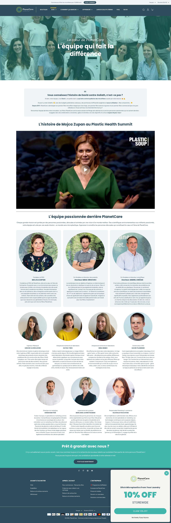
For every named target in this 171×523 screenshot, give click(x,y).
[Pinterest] (83, 470)
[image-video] (85, 170)
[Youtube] (92, 470)
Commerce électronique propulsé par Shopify (92, 518)
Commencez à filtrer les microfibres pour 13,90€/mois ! (66, 2)
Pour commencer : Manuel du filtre (73, 485)
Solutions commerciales (97, 497)
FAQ (31, 485)
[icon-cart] (152, 10)
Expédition (33, 488)
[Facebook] (79, 470)
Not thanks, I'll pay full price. (140, 517)
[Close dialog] (166, 473)
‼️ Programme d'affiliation (98, 485)
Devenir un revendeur (97, 494)
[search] (143, 10)
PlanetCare (73, 518)
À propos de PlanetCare (97, 488)
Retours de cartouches (69, 493)
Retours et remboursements (39, 491)
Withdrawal (33, 494)
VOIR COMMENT (90, 2)
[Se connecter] (148, 9)
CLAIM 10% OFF (140, 511)
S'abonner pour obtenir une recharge (70, 489)
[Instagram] (88, 470)
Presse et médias (95, 491)
